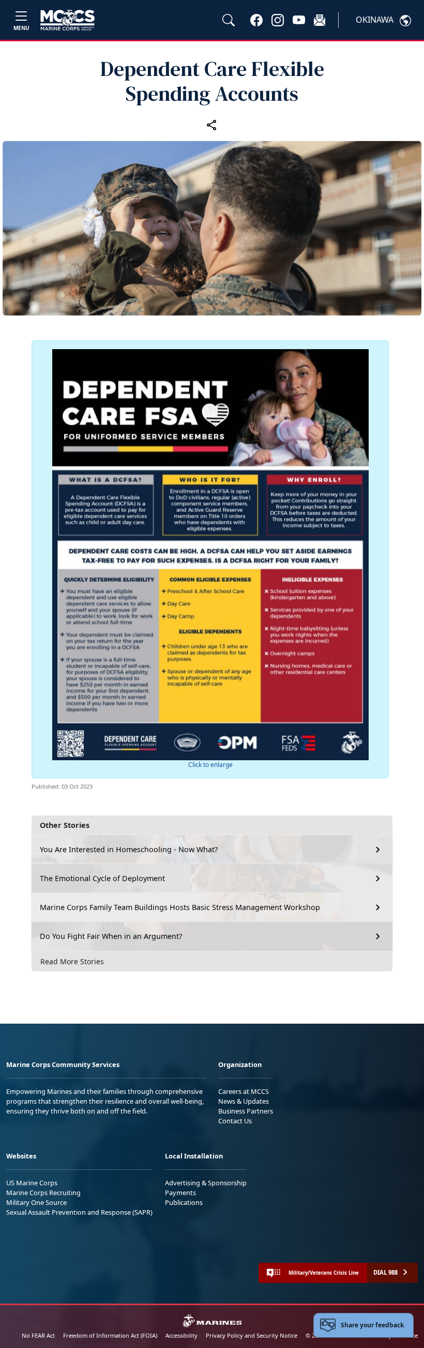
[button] (256, 19)
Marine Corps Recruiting (43, 1192)
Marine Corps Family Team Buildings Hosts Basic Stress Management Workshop (180, 907)
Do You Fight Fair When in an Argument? (111, 936)
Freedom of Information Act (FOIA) (110, 1335)
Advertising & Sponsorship (206, 1182)
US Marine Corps (31, 1182)
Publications (184, 1202)
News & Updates (243, 1101)
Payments (180, 1192)
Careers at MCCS (243, 1091)
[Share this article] (212, 124)
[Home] (67, 20)
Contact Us (235, 1120)
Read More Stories (72, 961)
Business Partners (245, 1111)
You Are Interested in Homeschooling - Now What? (129, 849)
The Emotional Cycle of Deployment (102, 878)
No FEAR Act (38, 1335)
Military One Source (36, 1202)
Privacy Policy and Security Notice (251, 1335)
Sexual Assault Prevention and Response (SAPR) (79, 1212)
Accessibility (181, 1335)
